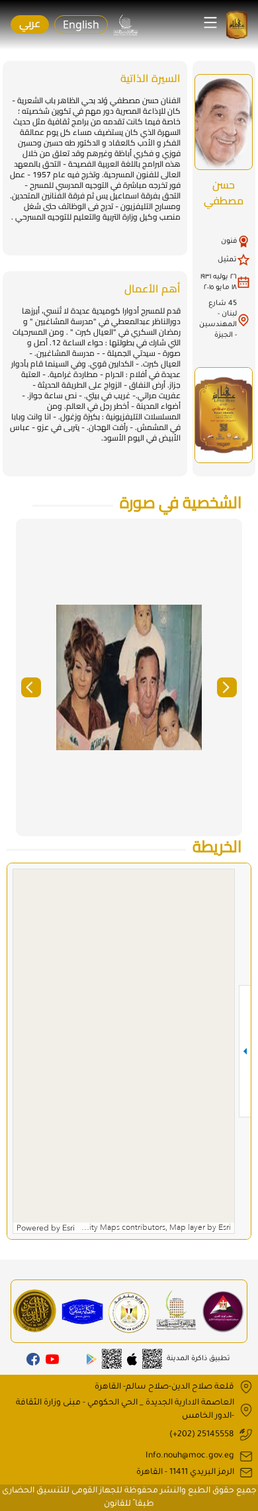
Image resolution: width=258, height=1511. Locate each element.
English (81, 24)
